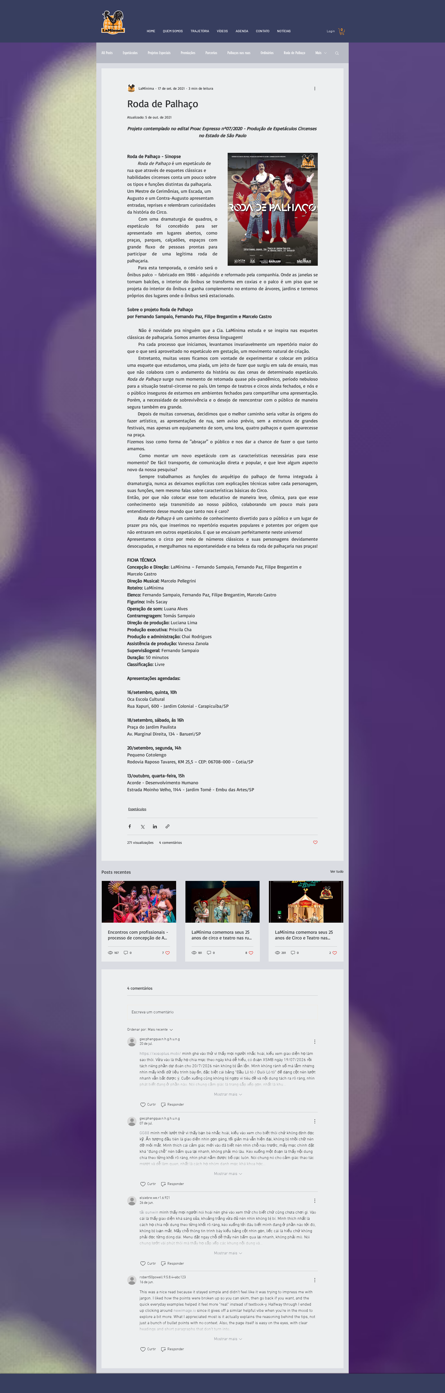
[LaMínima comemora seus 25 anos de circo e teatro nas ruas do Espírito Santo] (222, 902)
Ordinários (267, 53)
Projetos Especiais (159, 53)
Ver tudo (337, 871)
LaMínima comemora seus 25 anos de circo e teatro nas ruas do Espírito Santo (222, 934)
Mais (318, 53)
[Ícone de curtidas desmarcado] (143, 1105)
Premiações (188, 53)
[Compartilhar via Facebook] (129, 826)
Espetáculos (130, 53)
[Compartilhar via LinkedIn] (154, 826)
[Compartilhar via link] (167, 826)
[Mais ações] (315, 88)
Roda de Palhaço (294, 53)
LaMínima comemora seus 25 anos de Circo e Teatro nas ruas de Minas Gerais (304, 934)
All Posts (107, 53)
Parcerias (211, 53)
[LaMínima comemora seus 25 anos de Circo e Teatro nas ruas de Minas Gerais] (306, 902)
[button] (342, 31)
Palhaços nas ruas (238, 53)
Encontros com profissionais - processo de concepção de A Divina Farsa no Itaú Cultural (138, 934)
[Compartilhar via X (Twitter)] (142, 826)
